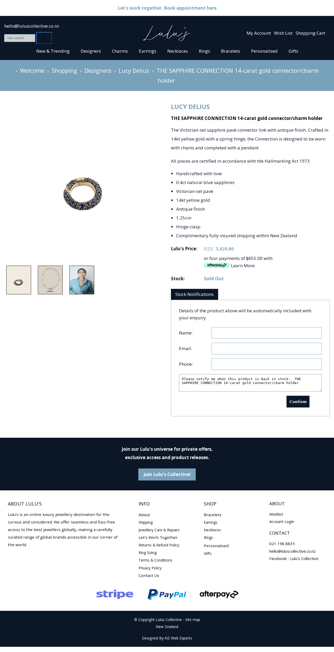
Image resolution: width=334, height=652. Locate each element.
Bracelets (230, 51)
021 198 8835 (282, 543)
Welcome (32, 70)
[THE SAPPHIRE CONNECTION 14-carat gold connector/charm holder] (82, 257)
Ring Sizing (148, 552)
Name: (186, 333)
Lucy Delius (134, 70)
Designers (91, 51)
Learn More (243, 266)
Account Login (281, 521)
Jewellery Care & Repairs (159, 529)
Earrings (147, 51)
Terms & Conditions (155, 560)
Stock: (178, 279)
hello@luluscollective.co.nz (31, 26)
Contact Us (149, 575)
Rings (204, 51)
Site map (192, 619)
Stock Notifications (194, 294)
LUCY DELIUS (190, 106)
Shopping (64, 70)
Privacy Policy (150, 567)
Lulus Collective (169, 619)
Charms (120, 51)
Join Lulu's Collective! (167, 474)
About (144, 514)
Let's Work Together (158, 537)
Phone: (186, 364)
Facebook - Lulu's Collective (293, 558)
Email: (185, 348)
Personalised (264, 51)
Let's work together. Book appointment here (167, 8)
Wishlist (276, 514)
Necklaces (177, 51)
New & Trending (53, 51)
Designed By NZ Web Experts (167, 638)
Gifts (293, 51)
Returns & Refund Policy (159, 545)
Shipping (146, 522)
